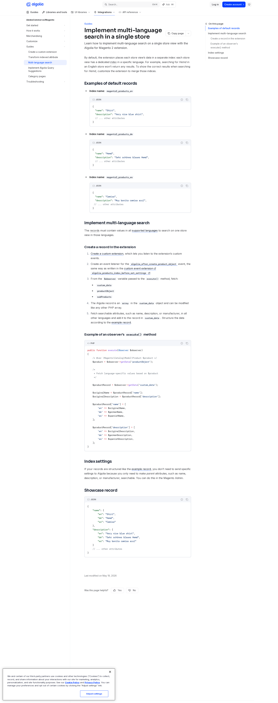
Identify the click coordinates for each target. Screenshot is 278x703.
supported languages (145, 230)
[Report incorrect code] (182, 100)
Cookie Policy (72, 682)
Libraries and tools (56, 12)
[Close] (110, 671)
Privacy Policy (92, 682)
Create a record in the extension (228, 38)
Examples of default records (224, 28)
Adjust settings (94, 693)
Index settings (216, 52)
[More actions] (188, 33)
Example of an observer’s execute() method (224, 45)
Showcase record (218, 57)
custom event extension (138, 268)
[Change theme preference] (249, 4)
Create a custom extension (107, 253)
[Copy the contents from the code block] (187, 100)
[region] (59, 684)
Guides (34, 12)
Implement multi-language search (227, 33)
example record (121, 322)
